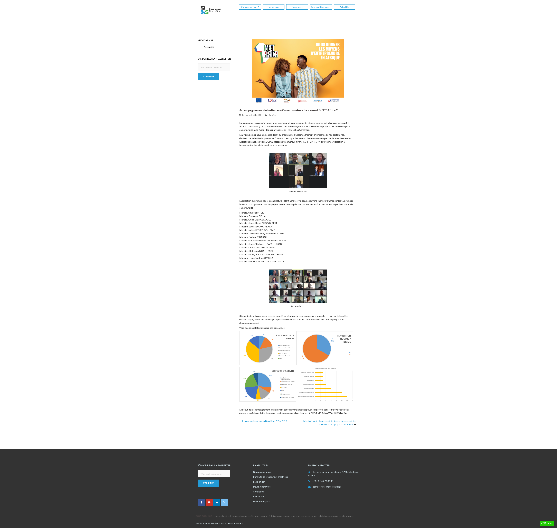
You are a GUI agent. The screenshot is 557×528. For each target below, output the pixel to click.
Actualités (344, 7)
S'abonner (208, 76)
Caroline (272, 115)
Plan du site (258, 496)
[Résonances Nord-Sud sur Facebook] (201, 502)
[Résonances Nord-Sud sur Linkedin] (216, 502)
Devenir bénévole (262, 486)
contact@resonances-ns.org (327, 486)
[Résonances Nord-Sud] (210, 11)
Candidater (258, 491)
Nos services (273, 7)
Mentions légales (261, 501)
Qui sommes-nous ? (250, 7)
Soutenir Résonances (321, 7)
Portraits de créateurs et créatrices (270, 476)
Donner (548, 523)
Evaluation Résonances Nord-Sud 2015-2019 (264, 420)
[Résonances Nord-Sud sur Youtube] (209, 502)
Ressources (297, 7)
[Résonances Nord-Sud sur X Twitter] (224, 502)
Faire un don (259, 481)
